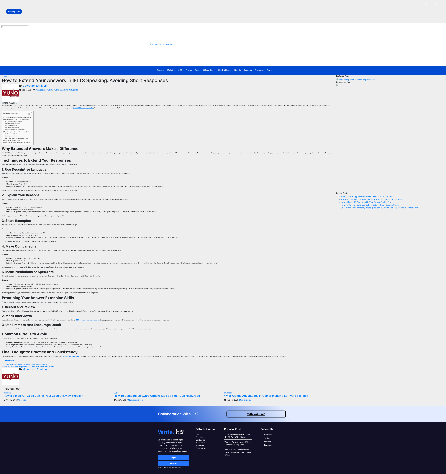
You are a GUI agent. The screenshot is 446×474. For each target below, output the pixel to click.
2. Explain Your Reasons (13, 123)
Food (197, 70)
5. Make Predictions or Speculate (15, 129)
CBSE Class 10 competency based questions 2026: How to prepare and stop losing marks (380, 208)
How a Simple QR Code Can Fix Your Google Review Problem (51, 14)
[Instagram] (437, 3)
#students (73, 90)
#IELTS (49, 90)
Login (173, 458)
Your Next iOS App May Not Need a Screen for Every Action (50, 4)
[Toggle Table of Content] (28, 114)
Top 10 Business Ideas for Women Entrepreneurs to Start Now (24, 364)
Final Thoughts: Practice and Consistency (17, 142)
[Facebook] (421, 3)
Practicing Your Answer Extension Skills (16, 132)
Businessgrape (136, 400)
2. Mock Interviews (11, 136)
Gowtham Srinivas (35, 85)
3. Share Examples (11, 125)
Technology (259, 70)
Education (248, 70)
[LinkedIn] (431, 3)
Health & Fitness (224, 70)
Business (160, 70)
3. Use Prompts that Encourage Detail (17, 138)
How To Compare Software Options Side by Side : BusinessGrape (52, 19)
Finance (189, 70)
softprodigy (246, 400)
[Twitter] (426, 3)
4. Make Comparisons (12, 127)
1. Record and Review (12, 134)
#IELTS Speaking (60, 90)
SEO (180, 70)
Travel (269, 70)
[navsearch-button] (429, 70)
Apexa (23, 400)
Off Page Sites (207, 70)
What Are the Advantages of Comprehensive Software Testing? (266, 395)
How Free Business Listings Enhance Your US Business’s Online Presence (28, 367)
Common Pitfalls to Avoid (12, 140)
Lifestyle (237, 70)
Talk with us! (256, 414)
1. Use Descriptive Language (14, 121)
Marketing (171, 70)
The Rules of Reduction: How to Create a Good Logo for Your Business (55, 9)
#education (40, 90)
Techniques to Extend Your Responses (16, 119)
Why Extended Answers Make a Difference (17, 117)
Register (173, 463)
